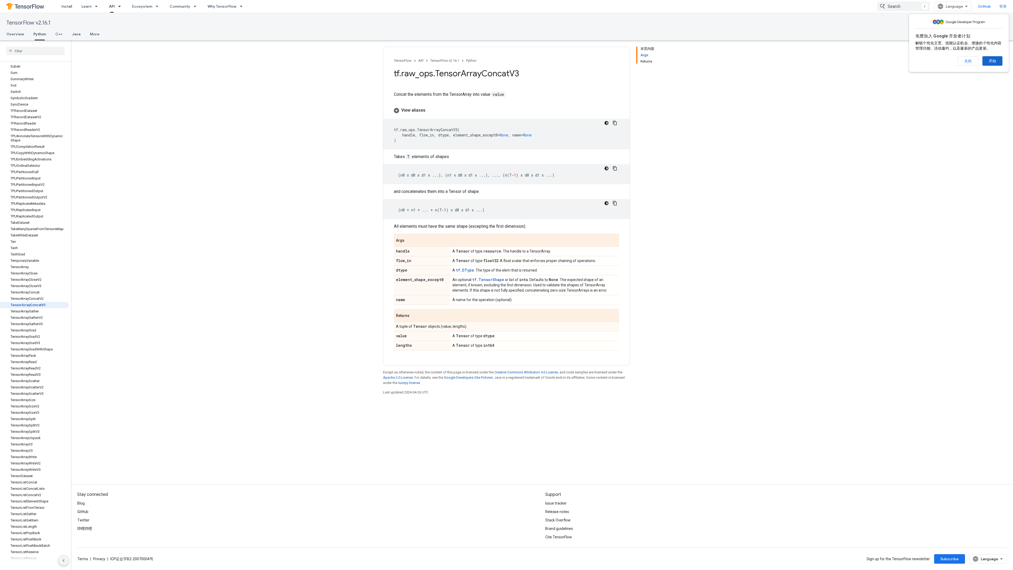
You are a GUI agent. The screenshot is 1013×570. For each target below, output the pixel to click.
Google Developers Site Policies (468, 377)
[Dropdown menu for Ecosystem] (158, 6)
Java (76, 34)
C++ (59, 34)
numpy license (409, 383)
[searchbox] (35, 51)
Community (180, 6)
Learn (87, 6)
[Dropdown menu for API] (121, 6)
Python (40, 34)
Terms (82, 559)
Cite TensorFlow (558, 537)
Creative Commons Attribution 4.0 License (526, 372)
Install (66, 6)
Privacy (99, 559)
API (112, 6)
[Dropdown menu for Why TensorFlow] (242, 6)
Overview (15, 34)
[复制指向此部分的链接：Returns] (414, 316)
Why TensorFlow (222, 6)
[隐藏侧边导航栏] (63, 560)
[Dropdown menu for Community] (196, 6)
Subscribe (949, 559)
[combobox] (903, 6)
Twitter (83, 520)
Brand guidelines (559, 528)
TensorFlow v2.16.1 (28, 23)
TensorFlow (403, 61)
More (94, 34)
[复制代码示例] (615, 123)
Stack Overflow (558, 520)
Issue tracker (556, 503)
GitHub (984, 6)
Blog (81, 503)
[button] (506, 110)
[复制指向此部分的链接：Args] (409, 241)
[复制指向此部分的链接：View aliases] (431, 110)
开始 (992, 61)
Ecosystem (142, 6)
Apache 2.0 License (398, 377)
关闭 (968, 61)
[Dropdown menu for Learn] (98, 6)
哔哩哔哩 (84, 528)
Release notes (557, 512)
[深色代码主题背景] (606, 123)
